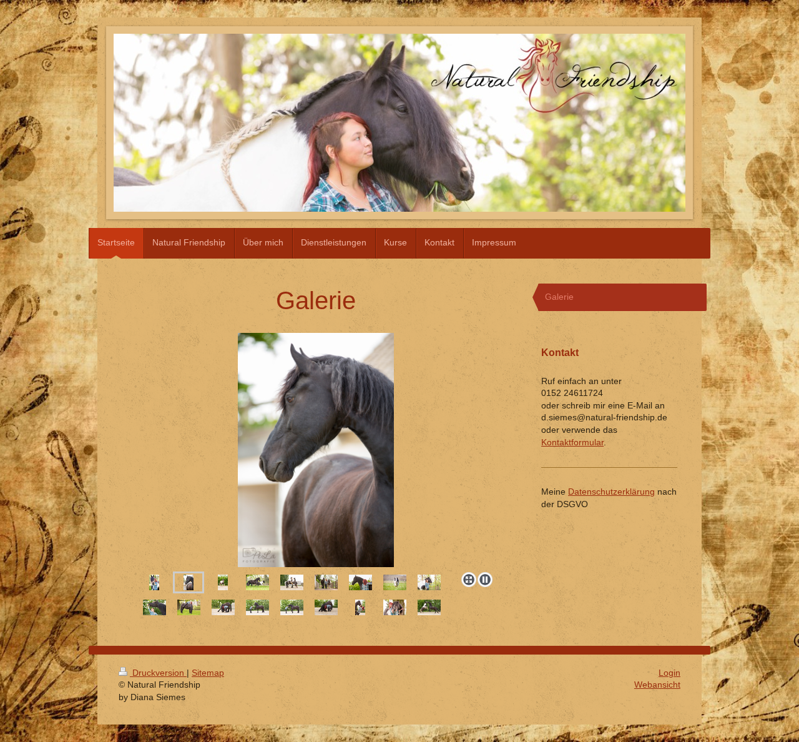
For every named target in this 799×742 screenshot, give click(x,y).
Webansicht (657, 685)
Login (669, 673)
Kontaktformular (572, 442)
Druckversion (158, 673)
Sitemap (208, 673)
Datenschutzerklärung (611, 492)
